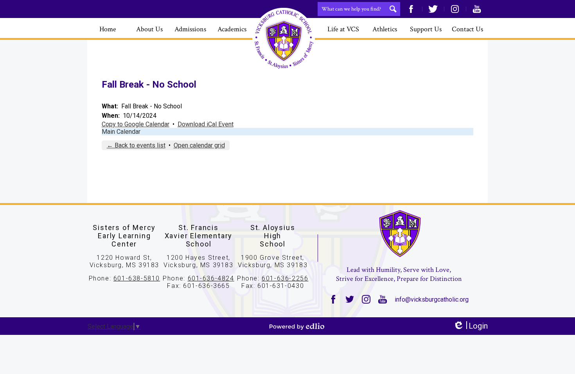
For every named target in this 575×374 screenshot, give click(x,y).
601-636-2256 (285, 278)
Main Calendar (121, 131)
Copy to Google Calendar (135, 124)
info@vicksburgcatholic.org (432, 299)
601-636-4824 (211, 278)
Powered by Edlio (297, 326)
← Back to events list (136, 145)
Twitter (433, 9)
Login (470, 326)
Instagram (455, 9)
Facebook (411, 9)
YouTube (477, 9)
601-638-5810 (136, 278)
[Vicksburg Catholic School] (283, 39)
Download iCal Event (206, 124)
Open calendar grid (199, 145)
